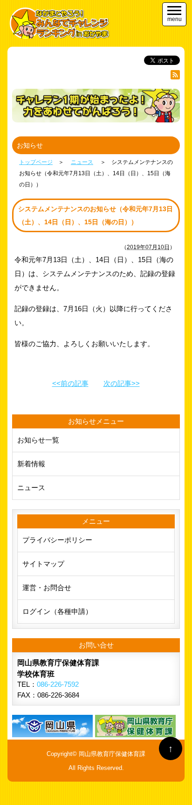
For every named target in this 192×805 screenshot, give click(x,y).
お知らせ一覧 (38, 440)
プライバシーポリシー (57, 540)
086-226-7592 (58, 684)
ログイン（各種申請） (57, 611)
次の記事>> (121, 383)
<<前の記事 (70, 383)
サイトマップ (43, 564)
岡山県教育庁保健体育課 (112, 754)
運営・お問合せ (46, 587)
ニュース (31, 488)
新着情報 (31, 464)
